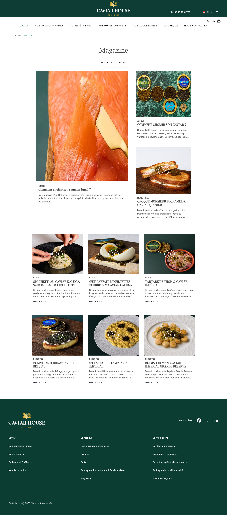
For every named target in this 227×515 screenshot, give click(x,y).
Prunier (85, 454)
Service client (160, 437)
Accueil (18, 35)
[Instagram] (207, 420)
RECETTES (106, 62)
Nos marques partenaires (95, 446)
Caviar (12, 437)
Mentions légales (162, 478)
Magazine (86, 478)
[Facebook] (199, 420)
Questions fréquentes (165, 454)
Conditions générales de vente (170, 462)
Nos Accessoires (17, 470)
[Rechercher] (208, 21)
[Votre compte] (213, 21)
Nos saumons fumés (20, 446)
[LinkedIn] (216, 420)
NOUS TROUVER (182, 12)
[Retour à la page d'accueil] (113, 8)
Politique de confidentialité (168, 470)
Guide (122, 62)
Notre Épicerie (16, 454)
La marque (86, 437)
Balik (83, 462)
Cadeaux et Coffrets (20, 462)
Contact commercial (164, 446)
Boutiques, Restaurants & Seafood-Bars (103, 470)
